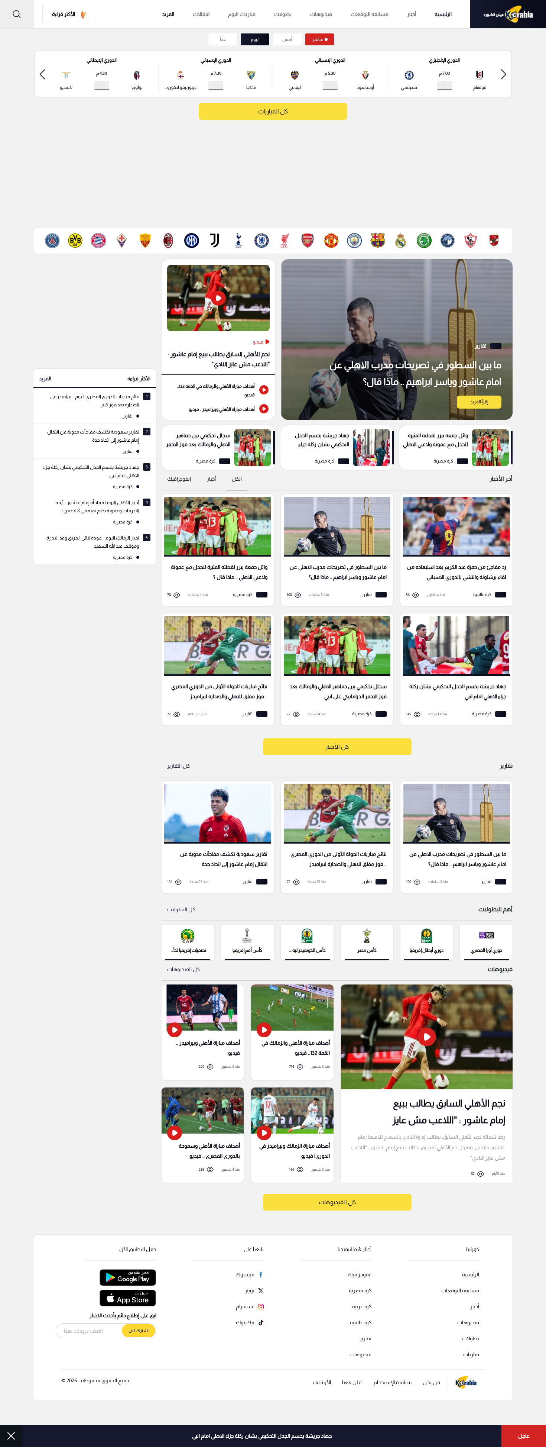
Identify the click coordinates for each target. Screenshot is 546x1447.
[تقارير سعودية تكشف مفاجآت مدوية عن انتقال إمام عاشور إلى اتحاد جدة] (215, 837)
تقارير (365, 1338)
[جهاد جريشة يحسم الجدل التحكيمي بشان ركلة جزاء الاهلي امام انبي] (337, 447)
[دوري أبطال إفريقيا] (426, 942)
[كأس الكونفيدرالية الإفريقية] (307, 942)
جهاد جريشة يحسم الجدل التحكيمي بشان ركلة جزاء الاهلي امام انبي (262, 1436)
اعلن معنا (352, 1382)
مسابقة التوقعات (460, 1290)
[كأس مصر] (367, 942)
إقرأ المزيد (479, 402)
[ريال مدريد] (400, 240)
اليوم (255, 39)
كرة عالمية (360, 1322)
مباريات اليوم (242, 14)
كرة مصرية (360, 1290)
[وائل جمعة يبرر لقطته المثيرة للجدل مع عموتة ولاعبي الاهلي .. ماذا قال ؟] (456, 447)
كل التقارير (178, 766)
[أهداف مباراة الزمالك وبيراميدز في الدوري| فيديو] (292, 1135)
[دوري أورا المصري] (486, 942)
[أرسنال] (307, 240)
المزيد (45, 378)
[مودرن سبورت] (424, 240)
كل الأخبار (337, 747)
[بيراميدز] (447, 240)
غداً (223, 39)
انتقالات (201, 14)
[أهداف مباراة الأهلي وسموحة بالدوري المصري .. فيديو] (203, 1135)
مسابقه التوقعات (370, 14)
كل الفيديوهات (183, 969)
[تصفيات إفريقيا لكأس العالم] (188, 942)
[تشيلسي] (261, 240)
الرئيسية (443, 14)
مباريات (471, 1354)
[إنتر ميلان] (191, 240)
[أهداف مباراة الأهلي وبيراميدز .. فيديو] (218, 408)
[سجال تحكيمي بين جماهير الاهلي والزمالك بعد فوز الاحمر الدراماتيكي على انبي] (218, 447)
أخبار (411, 14)
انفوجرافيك (359, 1274)
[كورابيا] (508, 14)
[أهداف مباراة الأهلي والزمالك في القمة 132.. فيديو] (218, 389)
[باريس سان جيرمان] (52, 240)
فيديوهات (321, 14)
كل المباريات (273, 111)
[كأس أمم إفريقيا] (247, 942)
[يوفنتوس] (214, 240)
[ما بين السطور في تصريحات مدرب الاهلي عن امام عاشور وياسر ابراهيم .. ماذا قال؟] (397, 339)
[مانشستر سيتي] (354, 240)
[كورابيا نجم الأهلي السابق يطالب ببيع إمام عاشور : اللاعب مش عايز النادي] (427, 1083)
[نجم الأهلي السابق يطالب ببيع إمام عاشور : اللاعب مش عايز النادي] (218, 317)
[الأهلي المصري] (494, 240)
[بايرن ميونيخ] (98, 240)
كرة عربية (361, 1306)
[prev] (503, 74)
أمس (287, 39)
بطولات (283, 14)
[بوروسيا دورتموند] (75, 240)
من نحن (431, 1382)
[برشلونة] (377, 240)
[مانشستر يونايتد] (331, 240)
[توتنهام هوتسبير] (238, 240)
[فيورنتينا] (121, 240)
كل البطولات (181, 909)
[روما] (145, 240)
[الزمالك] (470, 240)
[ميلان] (168, 240)
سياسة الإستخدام (393, 1382)
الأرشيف (322, 1382)
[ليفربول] (284, 240)
